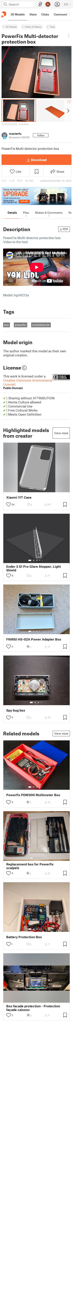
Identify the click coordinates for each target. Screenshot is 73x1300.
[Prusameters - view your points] (47, 4)
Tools (52, 26)
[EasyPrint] (40, 4)
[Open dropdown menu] (68, 35)
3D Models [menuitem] (18, 14)
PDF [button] (65, 229)
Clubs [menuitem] (45, 14)
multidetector (41, 325)
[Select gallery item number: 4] (40, 560)
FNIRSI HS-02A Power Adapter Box (33, 639)
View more (61, 433)
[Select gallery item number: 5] (42, 560)
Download (39, 160)
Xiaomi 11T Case (19, 497)
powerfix (20, 325)
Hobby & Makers (33, 26)
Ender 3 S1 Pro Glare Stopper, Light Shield (33, 568)
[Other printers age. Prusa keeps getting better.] (36, 196)
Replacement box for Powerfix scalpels (30, 866)
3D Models (11, 26)
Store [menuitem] (33, 14)
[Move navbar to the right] (69, 14)
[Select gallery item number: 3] (37, 560)
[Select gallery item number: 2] (33, 560)
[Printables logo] (4, 14)
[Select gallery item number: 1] (29, 560)
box (6, 325)
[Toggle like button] (8, 504)
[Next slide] (67, 110)
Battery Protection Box (24, 937)
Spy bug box (15, 710)
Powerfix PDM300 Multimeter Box (33, 795)
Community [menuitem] (62, 14)
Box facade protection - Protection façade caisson (33, 1008)
